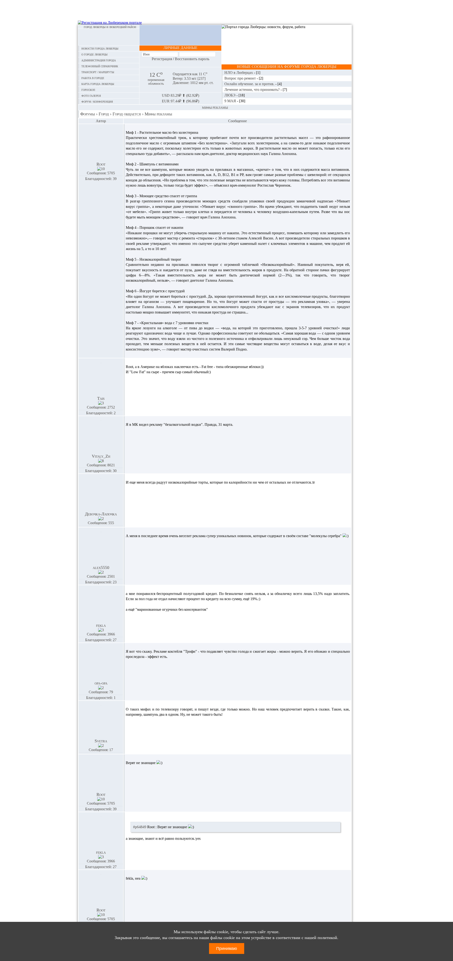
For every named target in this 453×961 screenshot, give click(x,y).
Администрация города (98, 60)
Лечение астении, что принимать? (252, 90)
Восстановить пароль (192, 59)
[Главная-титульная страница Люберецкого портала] (108, 37)
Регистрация (162, 59)
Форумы (87, 114)
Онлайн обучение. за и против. (249, 84)
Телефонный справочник (99, 66)
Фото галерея (91, 95)
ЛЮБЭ (230, 95)
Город (104, 114)
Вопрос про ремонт (240, 78)
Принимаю (226, 948)
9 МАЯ (230, 101)
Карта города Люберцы (97, 84)
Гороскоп (88, 90)
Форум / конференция (97, 101)
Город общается (127, 114)
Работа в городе (92, 78)
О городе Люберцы (94, 54)
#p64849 (139, 827)
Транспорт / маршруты (97, 72)
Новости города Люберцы (99, 48)
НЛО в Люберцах (239, 73)
